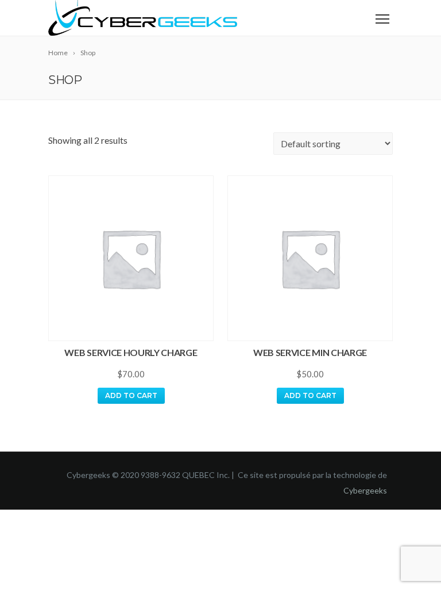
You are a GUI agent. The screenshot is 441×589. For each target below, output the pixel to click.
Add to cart (131, 395)
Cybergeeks (365, 490)
